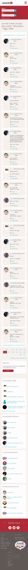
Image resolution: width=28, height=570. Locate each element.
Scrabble (9, 432)
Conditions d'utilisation (5, 542)
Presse (2, 540)
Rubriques (10, 561)
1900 (24, 352)
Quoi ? (4, 8)
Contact (2, 537)
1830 (13, 349)
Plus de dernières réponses (10, 447)
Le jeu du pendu (11, 427)
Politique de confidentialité (6, 543)
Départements (10, 564)
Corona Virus (10, 492)
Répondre (8, 370)
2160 (20, 354)
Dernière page (6, 35)
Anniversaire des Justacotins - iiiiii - (15, 443)
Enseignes (10, 565)
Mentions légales (4, 548)
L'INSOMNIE (10, 391)
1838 (20, 349)
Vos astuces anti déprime (13, 502)
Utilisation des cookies (5, 545)
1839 (24, 349)
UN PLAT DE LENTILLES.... (13, 386)
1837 (17, 349)
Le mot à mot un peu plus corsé (14, 473)
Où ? (3, 13)
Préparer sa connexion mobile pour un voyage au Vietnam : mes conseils (16, 407)
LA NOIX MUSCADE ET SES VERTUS (15, 396)
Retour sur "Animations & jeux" (18, 35)
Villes (9, 562)
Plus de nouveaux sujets (9, 411)
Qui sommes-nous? (4, 538)
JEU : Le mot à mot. (11, 422)
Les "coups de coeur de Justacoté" (15, 513)
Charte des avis (4, 546)
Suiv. (24, 354)
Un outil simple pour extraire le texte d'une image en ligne (15, 402)
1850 (20, 352)
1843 (17, 352)
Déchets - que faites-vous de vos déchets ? (14, 497)
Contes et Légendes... (12, 508)
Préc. (7, 349)
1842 (13, 352)
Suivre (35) (23, 358)
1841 (9, 352)
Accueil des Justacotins (12, 437)
